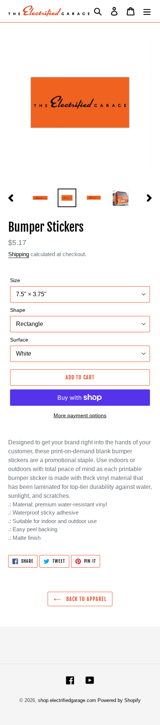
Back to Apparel (86, 599)
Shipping (18, 254)
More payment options (80, 415)
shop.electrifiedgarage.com (67, 700)
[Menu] (147, 11)
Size (15, 280)
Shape (17, 310)
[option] (40, 198)
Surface (19, 340)
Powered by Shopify (119, 700)
